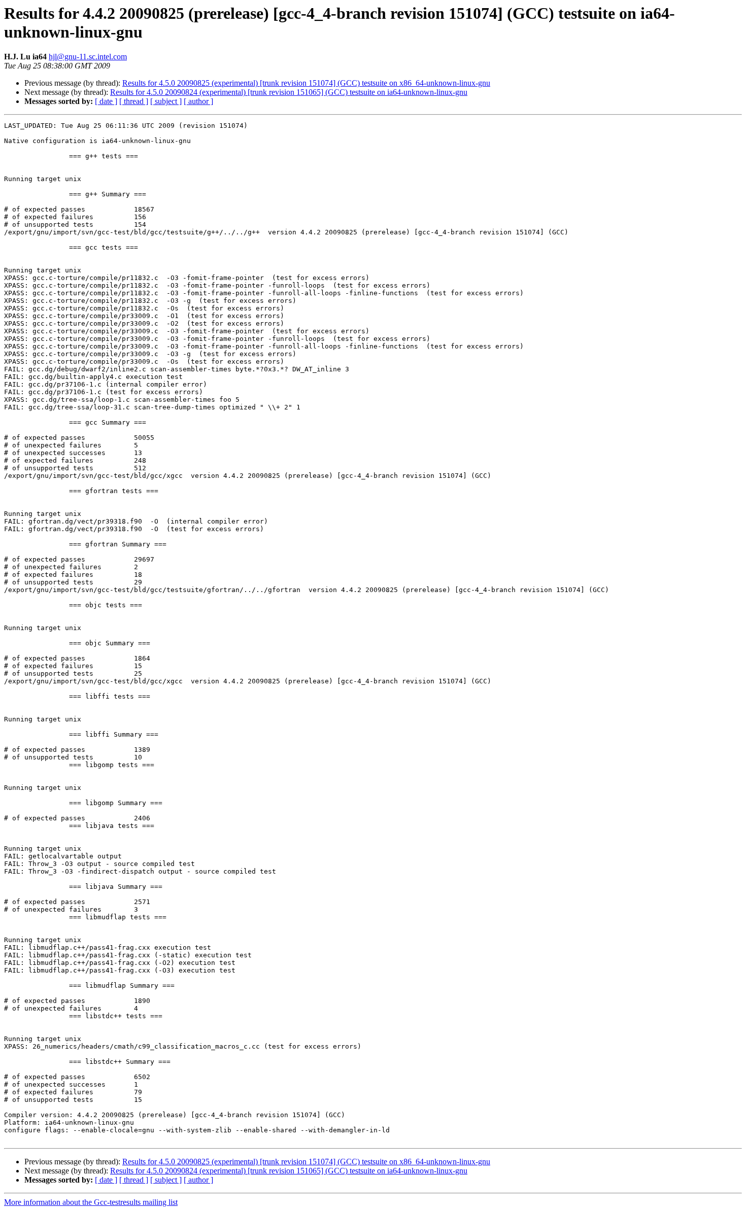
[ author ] (198, 101)
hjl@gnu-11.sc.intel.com (88, 56)
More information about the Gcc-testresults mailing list (91, 1202)
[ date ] (106, 101)
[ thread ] (133, 101)
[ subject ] (166, 101)
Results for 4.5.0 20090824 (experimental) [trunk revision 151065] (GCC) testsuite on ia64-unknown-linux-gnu (288, 92)
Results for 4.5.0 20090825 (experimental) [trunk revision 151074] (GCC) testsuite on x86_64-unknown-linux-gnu (306, 83)
